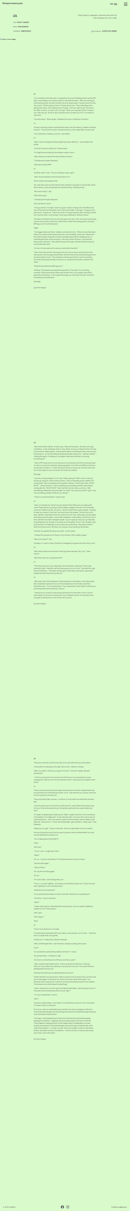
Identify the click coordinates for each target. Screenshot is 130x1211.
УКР (111, 4)
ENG (115, 4)
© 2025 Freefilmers (9, 1207)
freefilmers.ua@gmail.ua (119, 1207)
